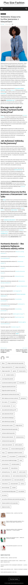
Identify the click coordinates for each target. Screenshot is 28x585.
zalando (14, 487)
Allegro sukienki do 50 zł (7, 367)
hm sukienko (13, 402)
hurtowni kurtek (18, 169)
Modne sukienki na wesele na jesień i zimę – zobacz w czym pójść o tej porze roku (13, 561)
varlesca (22, 483)
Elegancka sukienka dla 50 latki (9, 386)
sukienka (13, 90)
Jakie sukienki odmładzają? (8, 417)
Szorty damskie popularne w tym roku (9, 572)
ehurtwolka (21, 382)
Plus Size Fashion (14, 2)
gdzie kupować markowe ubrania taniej (10, 394)
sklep (17, 333)
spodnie (2, 209)
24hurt (3, 363)
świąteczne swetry (6, 507)
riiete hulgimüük (16, 291)
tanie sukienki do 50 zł (6, 479)
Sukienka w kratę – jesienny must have (9, 557)
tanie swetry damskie (19, 479)
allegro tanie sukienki (20, 367)
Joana (3, 24)
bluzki (22, 208)
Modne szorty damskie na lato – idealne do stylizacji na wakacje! (14, 569)
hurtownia (3, 93)
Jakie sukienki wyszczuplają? (8, 421)
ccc (2, 375)
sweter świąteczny (6, 476)
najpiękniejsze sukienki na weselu (14, 452)
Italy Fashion (14, 209)
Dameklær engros (15, 327)
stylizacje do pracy (6, 472)
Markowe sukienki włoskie (7, 437)
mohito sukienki (18, 444)
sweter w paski (22, 472)
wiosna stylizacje (5, 487)
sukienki (14, 472)
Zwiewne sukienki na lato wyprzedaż (10, 503)
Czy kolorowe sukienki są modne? (9, 382)
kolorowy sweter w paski (7, 425)
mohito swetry (5, 448)
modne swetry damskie (7, 444)
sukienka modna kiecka (9, 219)
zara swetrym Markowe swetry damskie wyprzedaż (13, 499)
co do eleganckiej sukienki (7, 378)
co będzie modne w (10, 375)
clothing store (4, 233)
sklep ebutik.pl (14, 468)
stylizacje (23, 186)
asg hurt (14, 371)
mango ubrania (18, 425)
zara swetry (4, 495)
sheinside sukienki (15, 464)
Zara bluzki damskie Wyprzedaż (9, 491)
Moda (4, 199)
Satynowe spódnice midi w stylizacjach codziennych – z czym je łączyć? (14, 565)
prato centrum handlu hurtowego (9, 460)
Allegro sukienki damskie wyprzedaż (15, 363)
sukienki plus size (10, 100)
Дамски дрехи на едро (18, 314)
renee (20, 460)
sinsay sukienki (5, 468)
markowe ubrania (20, 437)
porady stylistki (21, 456)
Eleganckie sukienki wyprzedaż (8, 390)
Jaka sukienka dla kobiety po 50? (9, 409)
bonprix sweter (22, 371)
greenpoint (23, 398)
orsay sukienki (12, 456)
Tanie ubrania (5, 483)
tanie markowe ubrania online (19, 476)
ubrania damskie (14, 483)
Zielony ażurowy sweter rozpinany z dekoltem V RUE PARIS (21, 351)
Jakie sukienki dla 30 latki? (7, 413)
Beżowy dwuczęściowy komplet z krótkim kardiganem (6, 351)
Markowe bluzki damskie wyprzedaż (10, 429)
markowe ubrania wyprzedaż (8, 441)
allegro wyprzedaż (6, 371)
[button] (26, 8)
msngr (3, 452)
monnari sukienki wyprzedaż (17, 448)
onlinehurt (4, 456)
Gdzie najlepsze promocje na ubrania (10, 398)
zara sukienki (21, 491)
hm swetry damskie (6, 406)
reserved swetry (5, 464)
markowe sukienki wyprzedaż (8, 433)
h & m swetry (4, 402)
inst (14, 406)
